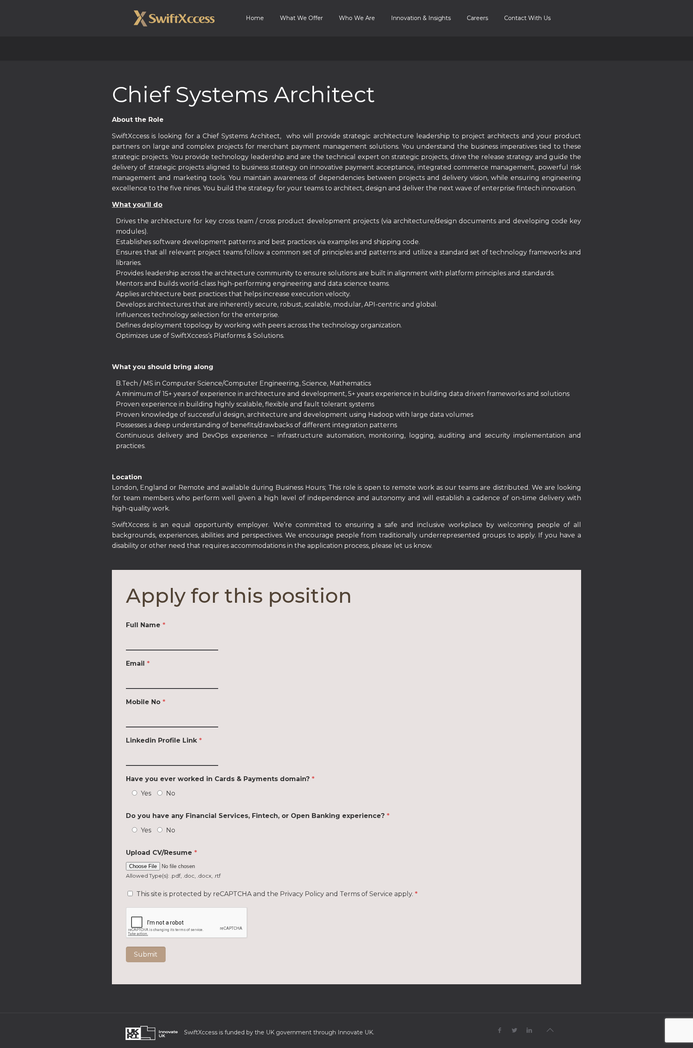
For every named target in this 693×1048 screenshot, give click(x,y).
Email (138, 663)
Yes (146, 793)
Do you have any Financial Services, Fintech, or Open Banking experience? (257, 816)
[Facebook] (500, 1030)
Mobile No (145, 702)
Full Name (145, 625)
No (170, 793)
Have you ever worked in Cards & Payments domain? (220, 779)
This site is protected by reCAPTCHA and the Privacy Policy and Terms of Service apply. (276, 894)
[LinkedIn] (529, 1030)
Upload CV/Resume (161, 852)
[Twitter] (515, 1030)
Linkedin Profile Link (164, 740)
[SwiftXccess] (174, 18)
